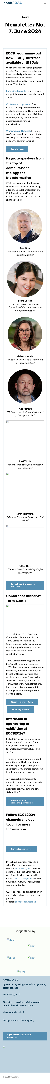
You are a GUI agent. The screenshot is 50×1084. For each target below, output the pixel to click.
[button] (45, 3)
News (25, 17)
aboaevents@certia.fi (26, 901)
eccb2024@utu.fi (23, 868)
